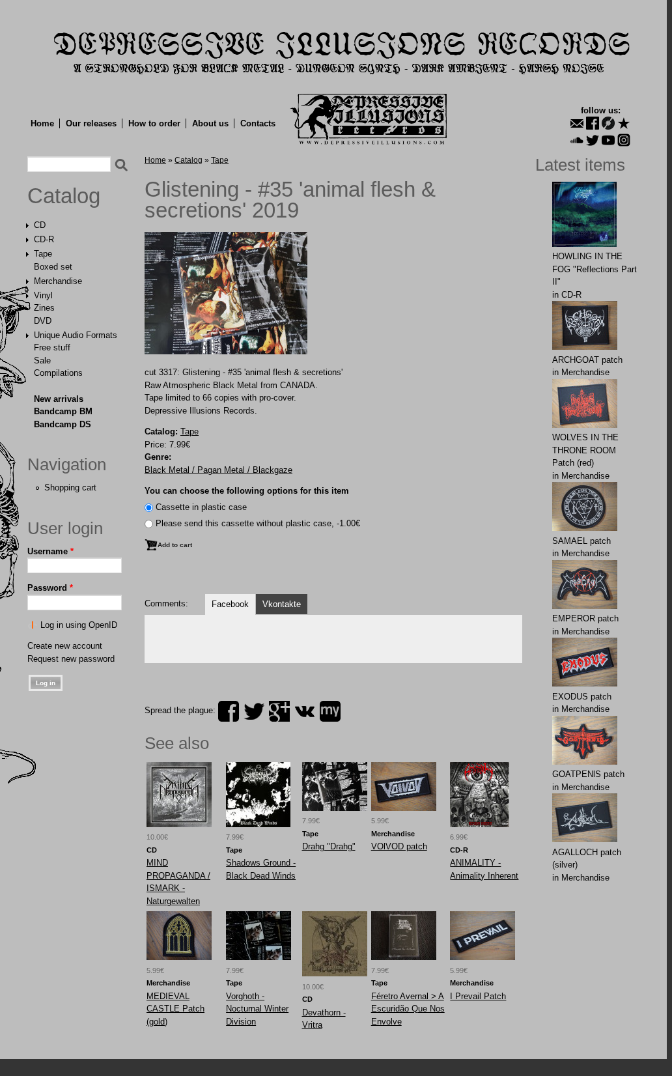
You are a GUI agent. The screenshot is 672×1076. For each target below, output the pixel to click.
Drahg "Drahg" (329, 846)
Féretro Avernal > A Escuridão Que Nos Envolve (408, 1008)
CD (40, 225)
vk (304, 711)
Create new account (64, 646)
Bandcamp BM (63, 411)
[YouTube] (608, 140)
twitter (254, 711)
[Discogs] (608, 123)
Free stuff (52, 347)
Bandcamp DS (62, 424)
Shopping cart (70, 487)
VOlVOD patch (399, 846)
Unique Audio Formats (75, 335)
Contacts (257, 123)
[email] (576, 123)
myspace (330, 711)
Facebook (230, 604)
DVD (42, 321)
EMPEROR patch (585, 618)
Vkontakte (281, 604)
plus (279, 711)
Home (42, 123)
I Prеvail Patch (478, 996)
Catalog (63, 196)
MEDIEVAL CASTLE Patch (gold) (175, 1008)
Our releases (91, 123)
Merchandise (58, 281)
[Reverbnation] (623, 123)
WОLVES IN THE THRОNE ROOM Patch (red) (585, 450)
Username (50, 551)
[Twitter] (592, 140)
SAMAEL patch (581, 541)
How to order (154, 123)
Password (50, 588)
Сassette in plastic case (201, 507)
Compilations (58, 373)
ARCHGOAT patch (587, 360)
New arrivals (58, 399)
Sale (42, 360)
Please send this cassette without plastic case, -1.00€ (258, 523)
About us (210, 123)
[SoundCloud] (576, 140)
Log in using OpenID (78, 625)
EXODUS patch (581, 696)
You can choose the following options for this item (247, 491)
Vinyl (43, 295)
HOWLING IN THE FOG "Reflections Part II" (594, 269)
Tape (43, 254)
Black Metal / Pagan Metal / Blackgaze (218, 470)
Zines (44, 308)
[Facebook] (592, 123)
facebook (228, 711)
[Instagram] (623, 140)
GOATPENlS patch (588, 774)
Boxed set (53, 267)
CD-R (44, 239)
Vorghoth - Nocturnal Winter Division (257, 1008)
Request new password (71, 659)
